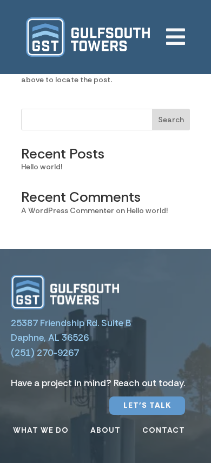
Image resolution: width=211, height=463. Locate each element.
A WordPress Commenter (67, 210)
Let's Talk (147, 405)
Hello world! (41, 166)
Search (171, 119)
